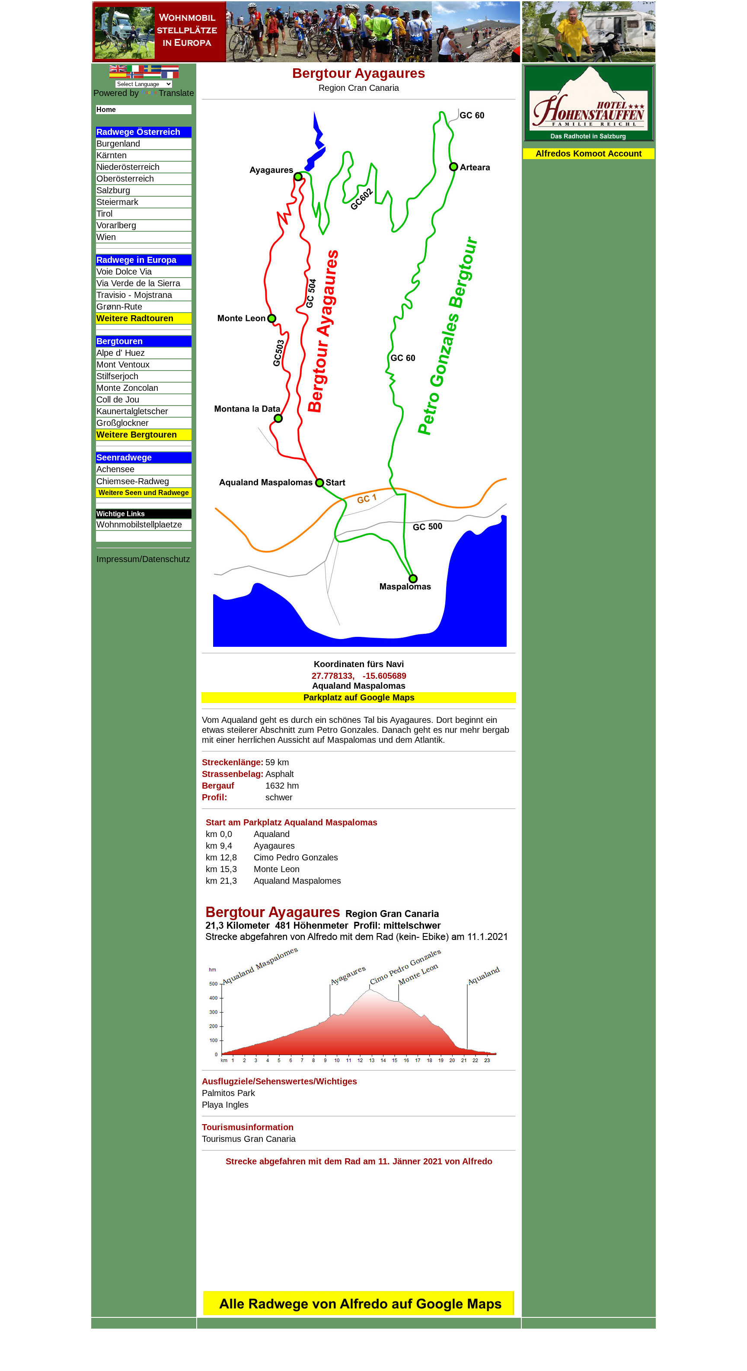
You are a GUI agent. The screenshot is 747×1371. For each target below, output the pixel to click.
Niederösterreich (128, 167)
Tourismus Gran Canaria (249, 1139)
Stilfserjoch (117, 376)
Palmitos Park (228, 1093)
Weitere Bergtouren (136, 434)
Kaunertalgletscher (132, 411)
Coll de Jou (117, 399)
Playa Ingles (225, 1104)
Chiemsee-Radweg (132, 481)
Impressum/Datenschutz (143, 559)
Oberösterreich (125, 178)
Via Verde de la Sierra (138, 283)
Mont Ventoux (123, 364)
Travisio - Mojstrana (134, 295)
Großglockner (122, 423)
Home (106, 109)
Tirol (104, 213)
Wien (106, 237)
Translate (176, 93)
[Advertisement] (359, 1228)
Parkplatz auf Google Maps (359, 697)
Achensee (115, 469)
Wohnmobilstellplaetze (139, 524)
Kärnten (111, 155)
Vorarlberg (116, 225)
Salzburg (113, 190)
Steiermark (117, 202)
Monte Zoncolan (127, 388)
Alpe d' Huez (120, 353)
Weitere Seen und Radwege (144, 492)
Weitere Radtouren (134, 318)
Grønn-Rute (119, 306)
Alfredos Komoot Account (589, 153)
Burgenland (118, 143)
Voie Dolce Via (124, 271)
